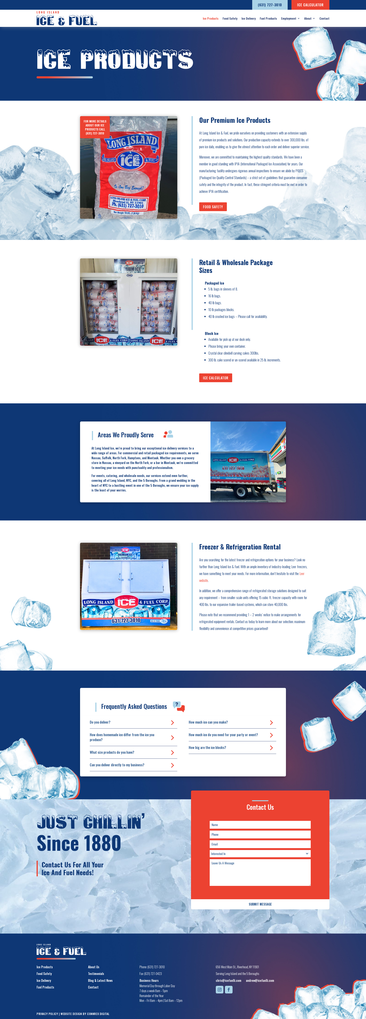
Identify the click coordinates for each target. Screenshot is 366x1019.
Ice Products (210, 18)
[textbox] (256, 853)
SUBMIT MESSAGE (260, 904)
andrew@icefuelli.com (260, 980)
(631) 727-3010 (95, 133)
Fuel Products (268, 18)
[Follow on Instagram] (219, 989)
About (307, 18)
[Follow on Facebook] (229, 989)
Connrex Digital (98, 1014)
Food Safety (230, 18)
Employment (288, 18)
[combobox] (260, 853)
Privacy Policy (47, 1014)
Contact (324, 18)
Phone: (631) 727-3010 (152, 967)
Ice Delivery (249, 18)
